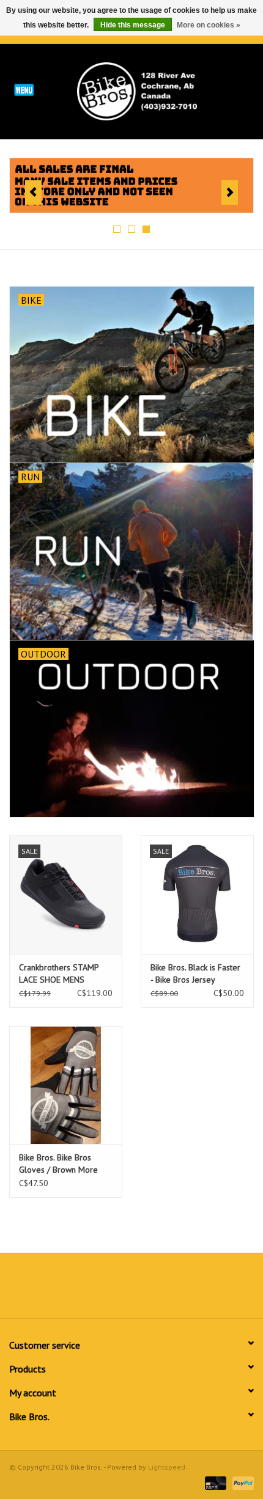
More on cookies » (208, 25)
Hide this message (132, 25)
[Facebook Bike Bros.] (87, 1290)
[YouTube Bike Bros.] (153, 1290)
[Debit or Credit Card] (214, 1482)
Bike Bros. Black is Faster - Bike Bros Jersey (195, 973)
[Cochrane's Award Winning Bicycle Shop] (155, 90)
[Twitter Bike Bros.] (109, 1290)
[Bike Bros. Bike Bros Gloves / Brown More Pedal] (65, 1085)
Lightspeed (166, 1467)
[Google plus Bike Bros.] (131, 1290)
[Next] (229, 192)
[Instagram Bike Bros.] (175, 1290)
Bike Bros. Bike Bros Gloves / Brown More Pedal (58, 1164)
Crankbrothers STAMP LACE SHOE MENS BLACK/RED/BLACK (58, 974)
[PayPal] (241, 1482)
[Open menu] (24, 89)
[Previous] (33, 192)
